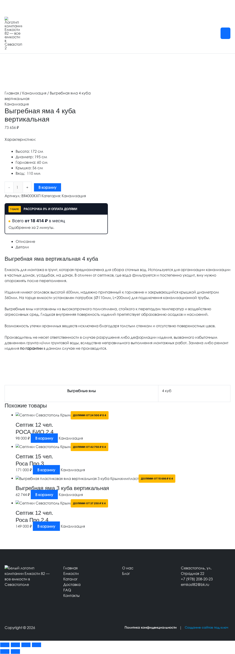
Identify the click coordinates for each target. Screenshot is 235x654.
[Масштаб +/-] (5, 644)
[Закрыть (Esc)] (36, 644)
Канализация (34, 93)
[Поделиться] (26, 644)
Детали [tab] (22, 246)
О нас (127, 567)
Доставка (72, 584)
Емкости (71, 573)
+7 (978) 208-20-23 (197, 578)
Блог (126, 573)
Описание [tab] (25, 241)
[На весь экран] (15, 644)
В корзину (47, 187)
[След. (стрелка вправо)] (15, 651)
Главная (12, 93)
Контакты (71, 595)
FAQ (67, 589)
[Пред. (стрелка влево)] (5, 651)
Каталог (70, 578)
